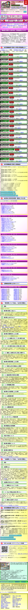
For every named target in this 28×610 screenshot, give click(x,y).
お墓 (20, 469)
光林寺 (5, 78)
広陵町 (7, 228)
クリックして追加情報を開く (9, 592)
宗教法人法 (15, 602)
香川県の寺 (16, 298)
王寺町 (6, 211)
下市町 (7, 238)
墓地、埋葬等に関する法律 (8, 327)
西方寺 (6, 116)
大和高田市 (8, 279)
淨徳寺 (5, 88)
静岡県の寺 (16, 290)
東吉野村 (8, 263)
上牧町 (7, 226)
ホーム (25, 11)
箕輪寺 (6, 159)
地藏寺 (6, 121)
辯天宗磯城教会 (8, 149)
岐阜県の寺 (4, 290)
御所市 (4, 231)
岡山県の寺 (16, 296)
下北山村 (8, 240)
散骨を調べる (4, 601)
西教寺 (6, 107)
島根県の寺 (4, 296)
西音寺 (6, 97)
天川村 (6, 249)
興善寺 (5, 64)
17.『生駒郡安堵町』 (9, 20)
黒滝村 (6, 227)
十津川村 (7, 251)
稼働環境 (17, 581)
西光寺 (6, 111)
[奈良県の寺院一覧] (19, 50)
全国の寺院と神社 (5, 24)
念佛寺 (6, 140)
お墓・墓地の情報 (16, 604)
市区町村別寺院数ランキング (6, 191)
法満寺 (6, 154)
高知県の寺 (16, 299)
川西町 (7, 225)
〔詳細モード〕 (4, 50)
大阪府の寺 (4, 293)
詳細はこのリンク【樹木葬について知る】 (9, 456)
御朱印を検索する (16, 600)
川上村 (6, 224)
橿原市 (6, 219)
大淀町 (7, 212)
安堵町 (6, 207)
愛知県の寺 (4, 291)
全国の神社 (16, 24)
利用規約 (23, 581)
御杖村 (6, 270)
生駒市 (5, 209)
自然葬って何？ (4, 604)
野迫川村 (7, 257)
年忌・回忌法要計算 (17, 598)
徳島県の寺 (4, 298)
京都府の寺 (16, 292)
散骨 (20, 326)
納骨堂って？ (15, 601)
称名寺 (5, 83)
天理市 (5, 250)
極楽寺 (5, 69)
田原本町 (8, 247)
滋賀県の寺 (4, 292)
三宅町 (6, 271)
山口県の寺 (16, 297)
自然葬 (4, 325)
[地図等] (21, 56)
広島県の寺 (4, 297)
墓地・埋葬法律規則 (5, 602)
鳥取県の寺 (16, 295)
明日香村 (6, 205)
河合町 (6, 222)
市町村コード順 (8, 200)
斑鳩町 (7, 208)
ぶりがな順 (2, 200)
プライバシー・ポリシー (7, 581)
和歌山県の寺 (4, 295)
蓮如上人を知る (4, 605)
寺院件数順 (14, 200)
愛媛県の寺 (4, 299)
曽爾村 (5, 241)
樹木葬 (5, 478)
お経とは (14, 597)
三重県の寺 (16, 291)
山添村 (6, 276)
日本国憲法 (3, 600)
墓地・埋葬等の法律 (5, 595)
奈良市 (4, 256)
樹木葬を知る (4, 606)
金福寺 (5, 73)
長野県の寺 (16, 289)
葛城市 (6, 220)
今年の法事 (3, 598)
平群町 (6, 264)
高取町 (7, 246)
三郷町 (7, 237)
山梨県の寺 (4, 289)
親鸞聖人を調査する (5, 597)
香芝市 (5, 218)
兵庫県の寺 (16, 293)
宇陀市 (4, 210)
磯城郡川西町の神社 (11, 25)
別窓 (14, 191)
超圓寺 (6, 126)
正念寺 (5, 92)
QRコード (23, 548)
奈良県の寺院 (5, 27)
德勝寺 (6, 130)
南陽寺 (6, 135)
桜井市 (6, 236)
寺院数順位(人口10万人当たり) (7, 193)
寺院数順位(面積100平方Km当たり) (8, 195)
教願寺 (5, 59)
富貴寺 (6, 145)
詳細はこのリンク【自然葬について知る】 (9, 505)
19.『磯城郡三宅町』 (18, 20)
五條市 (6, 229)
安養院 (5, 54)
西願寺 (6, 102)
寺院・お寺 (15, 605)
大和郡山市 (9, 277)
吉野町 (6, 280)
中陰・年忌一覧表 (16, 595)
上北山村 (8, 221)
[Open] (11, 54)
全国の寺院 (20, 25)
